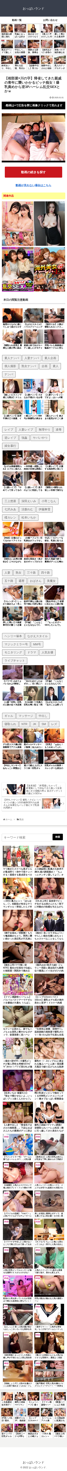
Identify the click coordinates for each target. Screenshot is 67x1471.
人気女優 (47, 652)
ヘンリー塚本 (13, 636)
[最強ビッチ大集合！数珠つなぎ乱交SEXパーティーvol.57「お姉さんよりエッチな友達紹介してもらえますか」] (18, 291)
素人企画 (50, 358)
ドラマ (31, 652)
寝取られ (10, 724)
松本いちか (28, 517)
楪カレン (10, 517)
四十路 (45, 572)
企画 (44, 366)
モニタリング (13, 652)
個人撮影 (10, 366)
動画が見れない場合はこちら (33, 185)
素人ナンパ (11, 358)
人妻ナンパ (31, 358)
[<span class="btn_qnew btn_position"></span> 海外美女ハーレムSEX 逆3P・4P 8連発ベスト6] (49, 291)
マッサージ (26, 716)
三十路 (31, 572)
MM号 (37, 644)
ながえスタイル (37, 636)
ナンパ (8, 374)
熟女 (18, 572)
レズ (54, 724)
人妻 (7, 572)
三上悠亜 (10, 501)
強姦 (24, 437)
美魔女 (51, 581)
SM (44, 724)
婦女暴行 (10, 445)
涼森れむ (27, 509)
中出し (43, 716)
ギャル (8, 716)
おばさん (36, 581)
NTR (24, 724)
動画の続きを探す (33, 172)
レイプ (8, 429)
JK (34, 724)
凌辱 (59, 429)
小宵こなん (49, 501)
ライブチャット (14, 660)
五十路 (8, 581)
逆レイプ (10, 437)
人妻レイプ (26, 429)
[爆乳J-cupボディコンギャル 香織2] (49, 245)
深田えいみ (28, 501)
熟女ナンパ (28, 366)
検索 (57, 836)
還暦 (21, 581)
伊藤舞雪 (44, 509)
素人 (56, 366)
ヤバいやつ (40, 437)
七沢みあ (10, 509)
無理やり (44, 429)
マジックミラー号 (16, 644)
